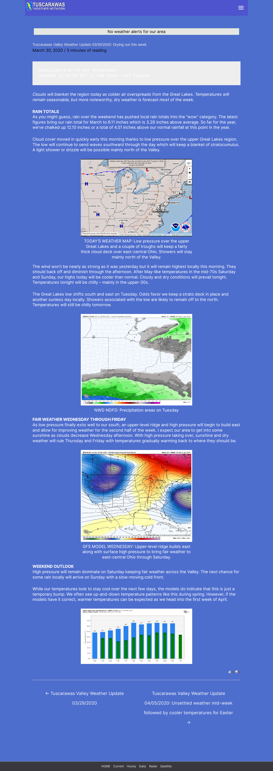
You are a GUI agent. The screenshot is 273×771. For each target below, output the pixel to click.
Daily (142, 766)
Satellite (166, 766)
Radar (153, 766)
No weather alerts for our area (136, 31)
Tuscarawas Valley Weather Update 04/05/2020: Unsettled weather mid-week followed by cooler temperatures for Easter (188, 695)
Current (118, 766)
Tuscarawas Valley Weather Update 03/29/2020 (84, 695)
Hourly (131, 766)
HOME (105, 766)
